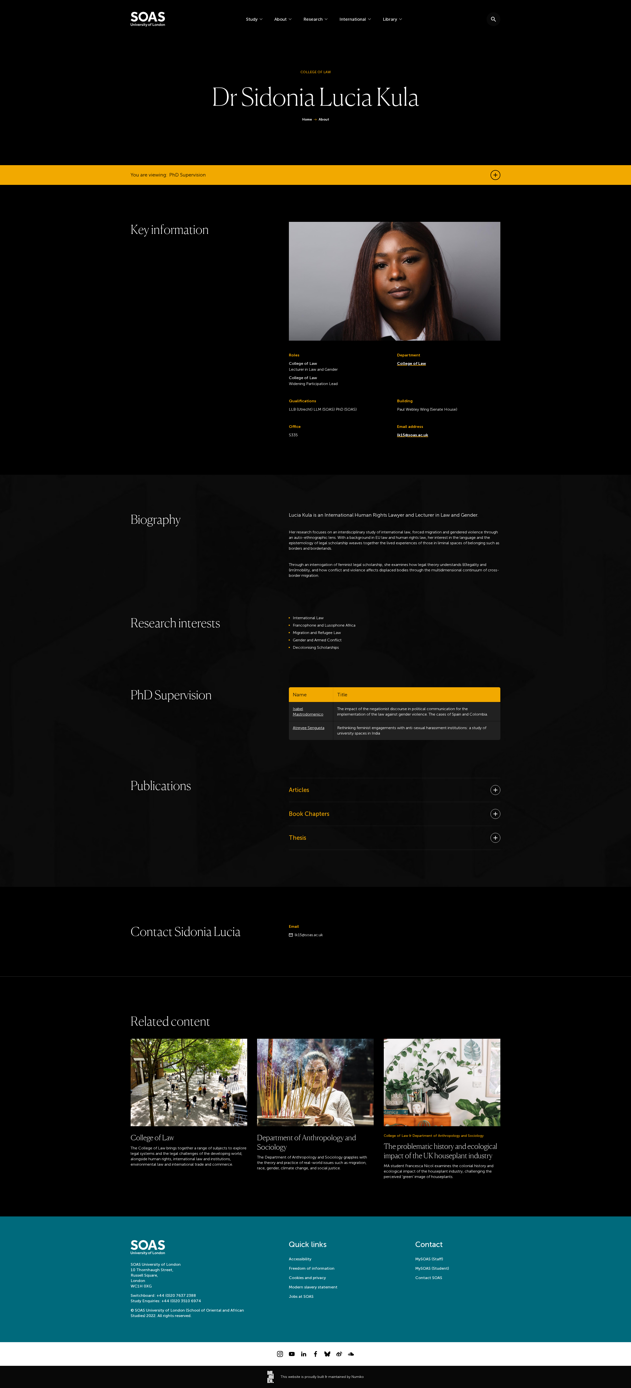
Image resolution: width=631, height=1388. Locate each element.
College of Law (411, 363)
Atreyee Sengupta (308, 727)
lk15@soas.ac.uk (412, 435)
